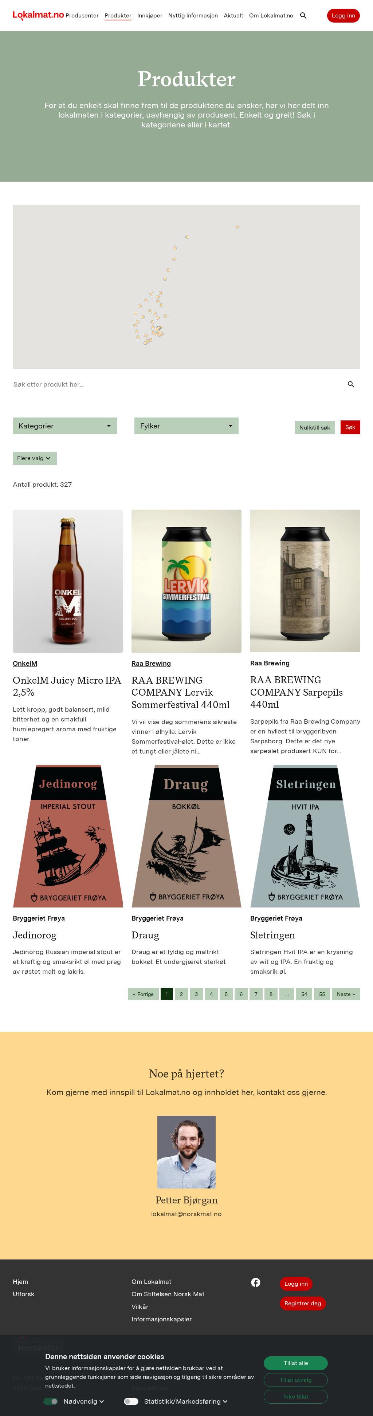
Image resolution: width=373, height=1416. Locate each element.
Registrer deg (302, 1303)
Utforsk (24, 1294)
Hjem (20, 1281)
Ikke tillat (296, 1396)
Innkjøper (149, 15)
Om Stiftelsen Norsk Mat (167, 1294)
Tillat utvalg (296, 1379)
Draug (145, 935)
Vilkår (140, 1306)
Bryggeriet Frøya (39, 918)
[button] (303, 17)
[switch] (131, 1401)
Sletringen (272, 935)
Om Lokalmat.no (271, 15)
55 (322, 994)
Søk (350, 427)
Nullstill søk (314, 427)
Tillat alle (296, 1363)
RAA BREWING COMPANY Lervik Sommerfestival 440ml (180, 692)
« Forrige (143, 994)
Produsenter (82, 15)
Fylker (150, 426)
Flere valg (34, 458)
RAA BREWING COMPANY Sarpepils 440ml (296, 692)
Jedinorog (34, 935)
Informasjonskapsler (161, 1319)
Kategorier (36, 426)
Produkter (118, 15)
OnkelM (25, 663)
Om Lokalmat (151, 1281)
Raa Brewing (151, 663)
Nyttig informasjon (193, 15)
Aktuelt (233, 15)
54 (304, 994)
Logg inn (343, 15)
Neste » (346, 994)
